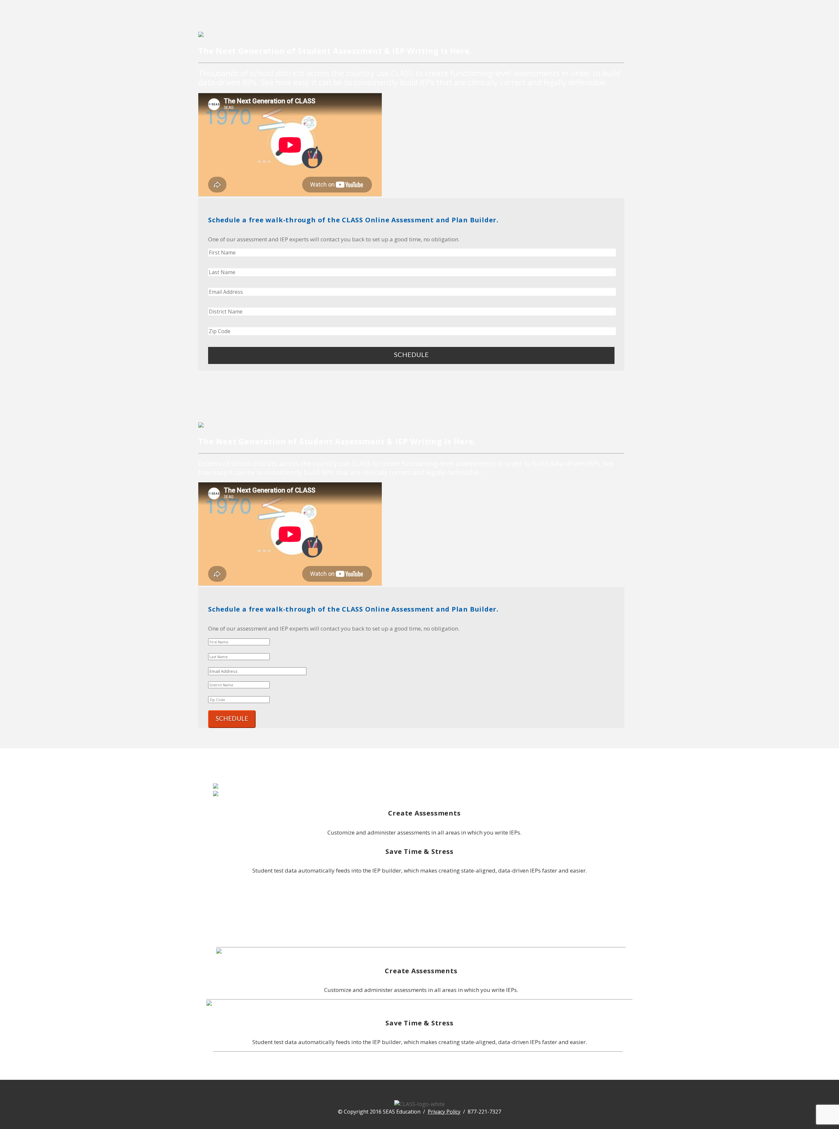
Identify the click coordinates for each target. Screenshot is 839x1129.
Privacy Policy (444, 1111)
